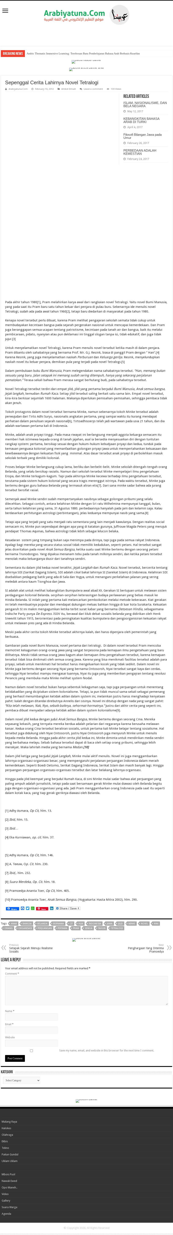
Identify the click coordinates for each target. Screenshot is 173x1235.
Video (5, 1194)
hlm (80, 923)
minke (131, 923)
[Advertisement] (86, 35)
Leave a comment (93, 89)
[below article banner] (86, 939)
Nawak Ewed (9, 1180)
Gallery (6, 1200)
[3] (14, 339)
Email (9, 1024)
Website (10, 1037)
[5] (123, 362)
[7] (99, 485)
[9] (118, 710)
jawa (109, 923)
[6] (70, 421)
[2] (68, 311)
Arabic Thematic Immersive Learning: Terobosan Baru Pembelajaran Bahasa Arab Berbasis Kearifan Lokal (87, 53)
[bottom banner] (86, 1100)
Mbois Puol (8, 1174)
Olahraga (7, 1134)
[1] (39, 302)
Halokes (6, 1128)
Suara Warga (9, 1207)
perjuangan (45, 928)
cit (71, 923)
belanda (42, 923)
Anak (14, 923)
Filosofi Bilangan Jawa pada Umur (142, 136)
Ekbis (5, 1141)
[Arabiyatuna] (86, 14)
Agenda (6, 1213)
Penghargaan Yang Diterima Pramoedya (146, 948)
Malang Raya (9, 1121)
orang (8, 928)
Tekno (5, 1147)
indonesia (95, 923)
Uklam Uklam (10, 1161)
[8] (146, 513)
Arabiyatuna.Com (18, 89)
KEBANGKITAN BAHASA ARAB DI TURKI (141, 120)
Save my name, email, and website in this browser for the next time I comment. (106, 1050)
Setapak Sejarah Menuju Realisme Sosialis (31, 948)
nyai (156, 923)
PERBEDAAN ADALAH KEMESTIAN (139, 152)
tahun (101, 928)
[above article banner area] (86, 69)
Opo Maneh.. (9, 1187)
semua (88, 928)
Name (9, 1011)
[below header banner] (86, 61)
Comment (12, 973)
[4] (157, 352)
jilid (120, 923)
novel (144, 923)
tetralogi (117, 928)
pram (76, 928)
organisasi (25, 928)
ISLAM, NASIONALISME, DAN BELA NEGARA (145, 104)
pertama (62, 928)
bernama (58, 923)
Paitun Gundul (10, 1154)
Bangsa (27, 923)
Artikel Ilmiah (68, 89)
